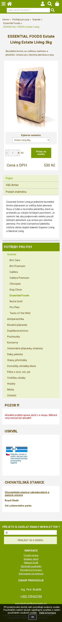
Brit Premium (17, 266)
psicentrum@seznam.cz (31, 603)
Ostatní (11, 395)
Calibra (14, 271)
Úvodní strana (31, 555)
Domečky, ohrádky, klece (21, 366)
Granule (11, 254)
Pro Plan (14, 307)
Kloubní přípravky (17, 324)
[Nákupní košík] (58, 4)
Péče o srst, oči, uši (18, 371)
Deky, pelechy (15, 354)
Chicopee (15, 283)
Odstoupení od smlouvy (31, 573)
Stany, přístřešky (17, 360)
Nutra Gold (16, 301)
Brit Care (15, 260)
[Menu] (3, 4)
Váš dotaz (12, 185)
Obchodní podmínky (31, 566)
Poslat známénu (16, 191)
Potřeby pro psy (18, 247)
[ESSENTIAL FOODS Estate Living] (31, 95)
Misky (10, 389)
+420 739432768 (31, 596)
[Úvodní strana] (11, 4)
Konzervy (12, 342)
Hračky (11, 383)
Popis (9, 178)
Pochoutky (13, 336)
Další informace (47, 612)
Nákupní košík (31, 562)
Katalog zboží (31, 559)
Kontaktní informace (31, 570)
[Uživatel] (44, 4)
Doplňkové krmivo (17, 330)
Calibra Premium (19, 277)
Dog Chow (16, 289)
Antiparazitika (15, 319)
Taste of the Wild (20, 313)
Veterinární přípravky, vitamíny (25, 348)
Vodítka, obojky (16, 377)
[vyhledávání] (51, 4)
